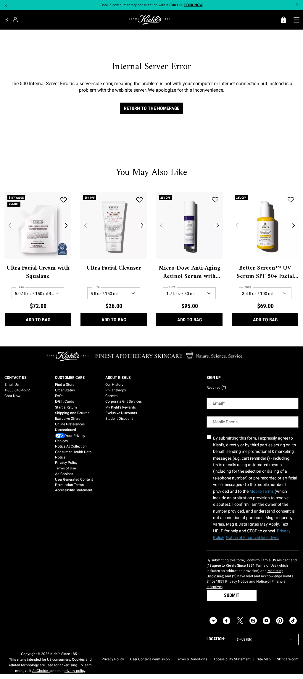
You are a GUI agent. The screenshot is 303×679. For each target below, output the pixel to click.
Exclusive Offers (67, 419)
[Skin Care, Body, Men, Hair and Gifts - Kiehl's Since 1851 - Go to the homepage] (149, 20)
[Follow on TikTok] (293, 620)
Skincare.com (288, 659)
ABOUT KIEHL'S (118, 377)
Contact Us (15, 377)
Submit (231, 595)
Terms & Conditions (191, 659)
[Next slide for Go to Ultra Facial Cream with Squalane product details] (66, 225)
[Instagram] (253, 620)
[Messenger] (213, 620)
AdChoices (41, 671)
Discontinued (65, 430)
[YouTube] (266, 620)
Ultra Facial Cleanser (113, 268)
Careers (111, 396)
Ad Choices (64, 474)
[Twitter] (239, 620)
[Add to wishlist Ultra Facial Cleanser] (139, 200)
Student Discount (119, 419)
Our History (114, 385)
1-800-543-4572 (17, 390)
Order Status (65, 390)
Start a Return (66, 407)
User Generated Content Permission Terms (74, 482)
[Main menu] (296, 20)
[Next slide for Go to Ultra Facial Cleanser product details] (142, 225)
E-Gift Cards (64, 401)
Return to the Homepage (151, 108)
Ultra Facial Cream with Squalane (38, 272)
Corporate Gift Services (123, 401)
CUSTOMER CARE (70, 377)
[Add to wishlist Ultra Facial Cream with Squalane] (63, 200)
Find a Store (64, 385)
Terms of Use (65, 468)
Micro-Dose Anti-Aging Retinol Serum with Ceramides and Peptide (189, 272)
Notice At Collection (71, 446)
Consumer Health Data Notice (73, 454)
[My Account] (16, 19)
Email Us (11, 385)
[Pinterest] (279, 620)
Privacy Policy (66, 463)
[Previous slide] (6, 5)
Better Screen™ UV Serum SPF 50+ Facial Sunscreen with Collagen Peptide (265, 272)
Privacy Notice (236, 581)
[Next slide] (297, 5)
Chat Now (12, 396)
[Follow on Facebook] (226, 620)
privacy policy (74, 671)
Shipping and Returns (72, 413)
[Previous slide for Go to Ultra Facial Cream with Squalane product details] (9, 225)
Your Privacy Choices (70, 438)
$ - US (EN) (244, 639)
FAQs (59, 396)
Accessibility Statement (73, 490)
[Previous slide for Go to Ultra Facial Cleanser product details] (85, 225)
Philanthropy (115, 390)
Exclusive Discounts (121, 413)
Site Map (264, 659)
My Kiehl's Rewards (120, 407)
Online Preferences (70, 424)
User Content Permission (150, 659)
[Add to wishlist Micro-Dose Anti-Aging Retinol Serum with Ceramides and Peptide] (215, 200)
